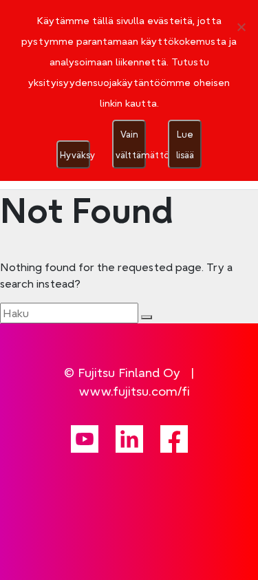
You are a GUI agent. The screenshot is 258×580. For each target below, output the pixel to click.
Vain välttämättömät (131, 144)
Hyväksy (75, 154)
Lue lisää (185, 144)
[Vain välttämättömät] (241, 27)
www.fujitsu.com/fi (134, 391)
